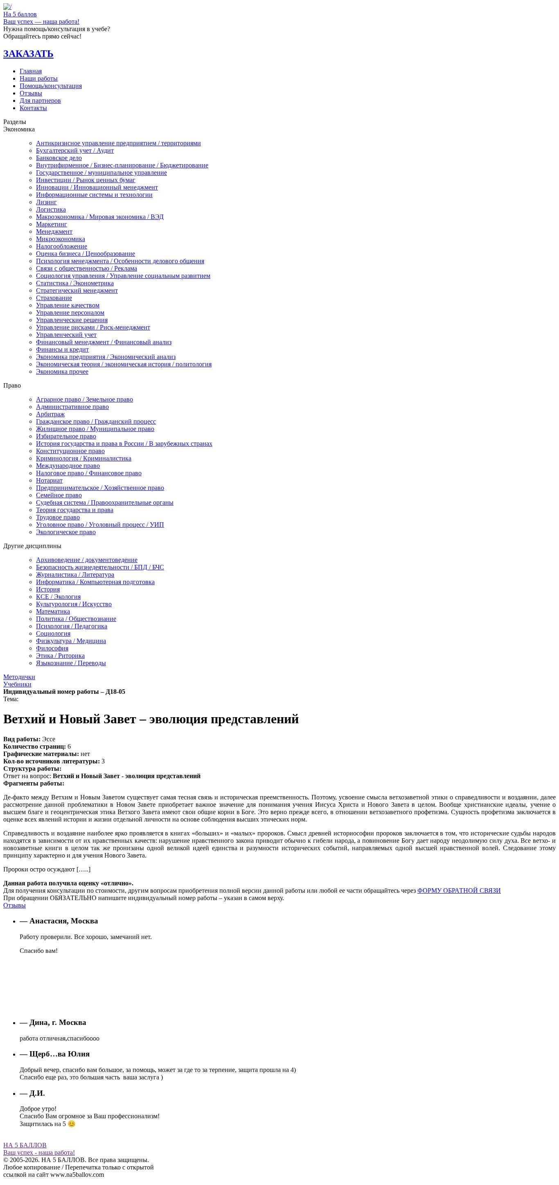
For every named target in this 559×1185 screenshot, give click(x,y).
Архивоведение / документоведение (86, 559)
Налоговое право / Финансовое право (89, 472)
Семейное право (59, 495)
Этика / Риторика (60, 655)
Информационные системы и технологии (94, 194)
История (48, 589)
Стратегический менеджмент (77, 290)
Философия (52, 648)
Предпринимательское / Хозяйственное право (100, 487)
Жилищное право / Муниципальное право (95, 428)
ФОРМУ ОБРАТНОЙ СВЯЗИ (459, 890)
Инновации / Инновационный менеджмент (97, 187)
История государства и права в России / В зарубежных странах (124, 443)
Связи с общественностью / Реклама (86, 268)
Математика (53, 611)
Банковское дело (59, 157)
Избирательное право (66, 436)
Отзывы (31, 93)
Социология (53, 633)
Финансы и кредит (62, 349)
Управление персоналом (70, 312)
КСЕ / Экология (58, 596)
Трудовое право (58, 517)
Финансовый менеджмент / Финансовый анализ (103, 342)
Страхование (54, 297)
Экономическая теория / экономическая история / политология (124, 364)
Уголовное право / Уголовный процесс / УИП (100, 524)
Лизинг (46, 202)
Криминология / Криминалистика (83, 458)
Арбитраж (50, 414)
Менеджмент (54, 231)
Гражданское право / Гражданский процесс (96, 421)
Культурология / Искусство (74, 603)
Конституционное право (70, 450)
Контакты (33, 107)
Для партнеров (40, 100)
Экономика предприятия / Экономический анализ (106, 356)
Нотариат (49, 480)
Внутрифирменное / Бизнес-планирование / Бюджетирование (122, 165)
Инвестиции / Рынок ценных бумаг (85, 179)
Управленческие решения (72, 319)
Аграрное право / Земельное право (84, 399)
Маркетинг (51, 224)
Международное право (68, 465)
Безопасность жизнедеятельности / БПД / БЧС (100, 567)
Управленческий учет (66, 334)
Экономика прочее (62, 371)
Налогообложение (61, 246)
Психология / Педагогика (71, 626)
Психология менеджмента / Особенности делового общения (120, 260)
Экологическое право (66, 531)
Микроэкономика (60, 238)
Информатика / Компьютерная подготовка (95, 581)
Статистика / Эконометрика (75, 283)
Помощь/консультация (51, 85)
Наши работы (39, 78)
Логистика (51, 209)
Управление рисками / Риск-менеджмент (93, 327)
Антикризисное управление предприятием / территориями (118, 143)
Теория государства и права (74, 509)
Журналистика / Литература (75, 574)
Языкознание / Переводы (71, 662)
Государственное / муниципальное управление (101, 172)
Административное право (72, 406)
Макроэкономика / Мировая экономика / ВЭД (100, 216)
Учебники (17, 684)
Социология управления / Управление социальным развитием (123, 275)
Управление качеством (67, 305)
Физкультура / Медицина (71, 640)
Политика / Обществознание (76, 618)
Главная (31, 71)
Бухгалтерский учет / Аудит (75, 150)
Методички (19, 676)
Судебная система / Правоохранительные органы (105, 502)
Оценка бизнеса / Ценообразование (85, 253)
